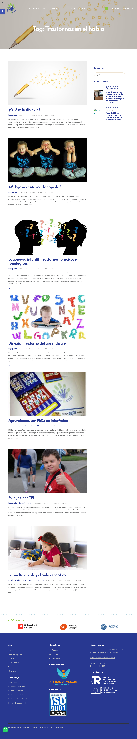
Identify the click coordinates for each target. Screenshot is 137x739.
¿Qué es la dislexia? (24, 110)
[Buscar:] (109, 75)
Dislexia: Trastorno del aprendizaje (37, 343)
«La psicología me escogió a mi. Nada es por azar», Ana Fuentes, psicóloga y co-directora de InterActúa (115, 97)
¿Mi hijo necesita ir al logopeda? (34, 187)
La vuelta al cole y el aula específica (37, 575)
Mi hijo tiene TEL (21, 498)
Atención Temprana (16, 426)
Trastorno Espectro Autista (33, 580)
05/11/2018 (23, 349)
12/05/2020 (109, 110)
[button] (2, 11)
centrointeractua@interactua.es (102, 657)
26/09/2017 (50, 580)
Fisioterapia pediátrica (114, 109)
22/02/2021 (109, 89)
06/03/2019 (23, 192)
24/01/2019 (23, 269)
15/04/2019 (23, 115)
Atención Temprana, (113, 86)
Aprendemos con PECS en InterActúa (38, 421)
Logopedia (12, 115)
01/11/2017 (45, 426)
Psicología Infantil (32, 426)
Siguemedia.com (28, 727)
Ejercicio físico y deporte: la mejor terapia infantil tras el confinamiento (114, 116)
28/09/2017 (38, 503)
